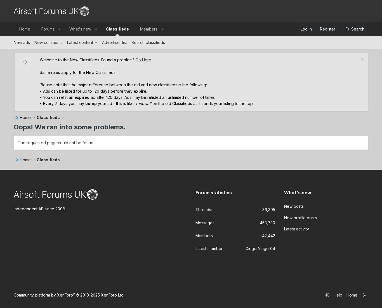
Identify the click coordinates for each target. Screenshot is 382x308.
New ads (22, 42)
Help (338, 295)
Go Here (143, 59)
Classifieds (117, 29)
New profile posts (300, 217)
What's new (80, 29)
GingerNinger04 (260, 248)
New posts (294, 206)
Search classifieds (148, 42)
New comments (48, 42)
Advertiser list (114, 42)
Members (148, 29)
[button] (59, 29)
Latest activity (296, 229)
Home (24, 29)
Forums (48, 29)
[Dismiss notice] (361, 60)
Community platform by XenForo (69, 295)
